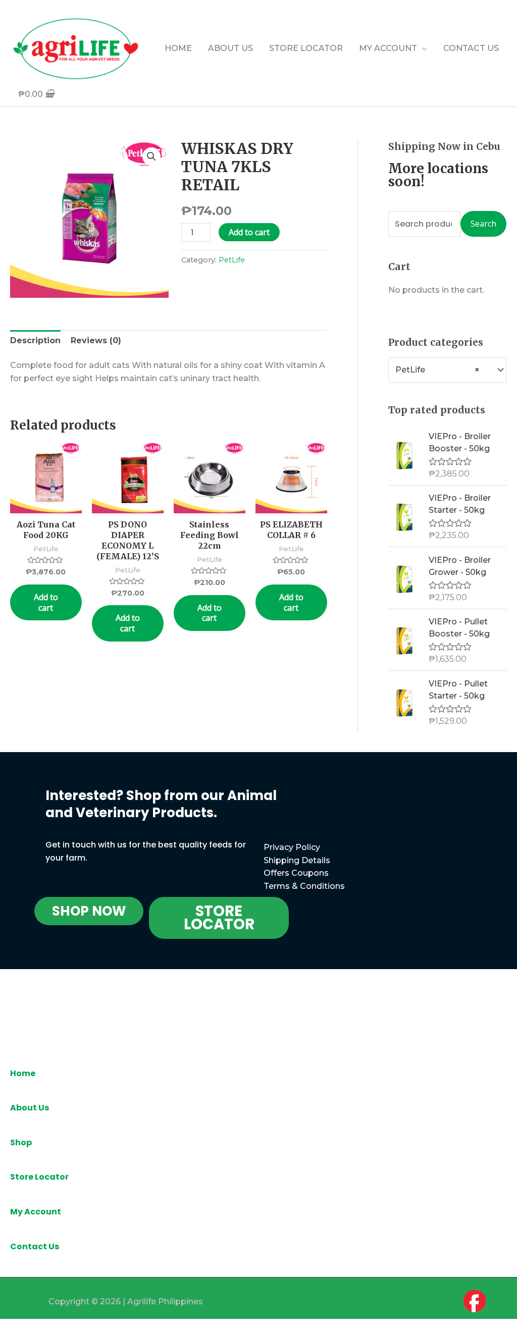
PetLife (232, 259)
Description (35, 340)
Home (22, 1073)
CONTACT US (471, 48)
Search (483, 223)
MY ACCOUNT (388, 48)
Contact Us (34, 1246)
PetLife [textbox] (437, 370)
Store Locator (39, 1177)
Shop (21, 1142)
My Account (35, 1211)
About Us (29, 1107)
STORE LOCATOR (306, 48)
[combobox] (447, 369)
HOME (178, 48)
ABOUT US (230, 48)
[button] (88, 911)
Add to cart (249, 232)
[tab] (35, 340)
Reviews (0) (96, 340)
